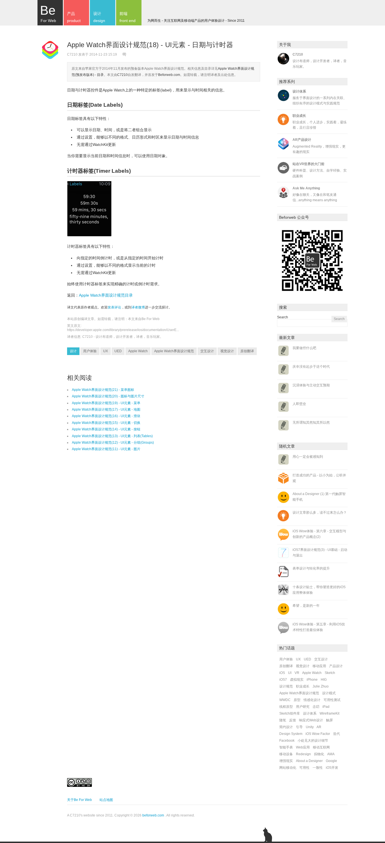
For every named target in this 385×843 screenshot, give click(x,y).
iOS (282, 673)
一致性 (318, 768)
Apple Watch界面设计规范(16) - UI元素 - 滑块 (106, 416)
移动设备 (286, 754)
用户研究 (302, 707)
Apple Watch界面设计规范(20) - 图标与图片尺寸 (108, 396)
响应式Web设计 (311, 720)
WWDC (285, 700)
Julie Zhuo (321, 686)
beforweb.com (153, 815)
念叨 (316, 707)
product (74, 17)
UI (289, 673)
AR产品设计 (302, 140)
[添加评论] (125, 54)
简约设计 (286, 727)
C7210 (122, 75)
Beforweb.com (169, 75)
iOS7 (283, 680)
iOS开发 (332, 768)
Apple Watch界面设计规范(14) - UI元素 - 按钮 (106, 429)
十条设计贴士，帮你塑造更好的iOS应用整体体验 (319, 589)
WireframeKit (329, 713)
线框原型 (286, 707)
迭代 (336, 734)
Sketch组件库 (289, 713)
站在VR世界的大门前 (308, 164)
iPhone (312, 680)
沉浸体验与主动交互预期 (311, 385)
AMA (331, 754)
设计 (73, 351)
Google (331, 761)
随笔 (282, 720)
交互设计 (207, 351)
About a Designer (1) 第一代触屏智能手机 (319, 496)
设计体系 (299, 91)
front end (128, 17)
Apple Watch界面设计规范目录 (106, 295)
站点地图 (106, 800)
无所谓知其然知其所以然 (311, 422)
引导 (299, 727)
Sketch (330, 673)
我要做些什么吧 (304, 348)
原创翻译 (247, 351)
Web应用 (303, 747)
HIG (324, 680)
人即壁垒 (299, 404)
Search (282, 317)
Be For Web (150, 319)
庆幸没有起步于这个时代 (311, 367)
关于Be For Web (79, 800)
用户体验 (90, 351)
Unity (310, 727)
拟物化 (319, 754)
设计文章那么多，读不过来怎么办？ (320, 512)
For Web (48, 13)
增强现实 (286, 761)
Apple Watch (138, 351)
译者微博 (138, 307)
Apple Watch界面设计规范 (174, 351)
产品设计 (336, 666)
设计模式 (329, 693)
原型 (297, 700)
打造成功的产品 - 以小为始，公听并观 (319, 478)
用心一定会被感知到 (308, 457)
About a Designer (309, 761)
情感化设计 (312, 700)
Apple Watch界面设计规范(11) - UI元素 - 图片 (106, 449)
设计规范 (286, 686)
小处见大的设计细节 (313, 741)
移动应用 (319, 666)
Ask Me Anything (306, 188)
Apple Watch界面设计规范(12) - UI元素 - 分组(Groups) (113, 443)
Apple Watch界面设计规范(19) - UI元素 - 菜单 (106, 403)
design (99, 17)
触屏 (329, 720)
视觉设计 (227, 351)
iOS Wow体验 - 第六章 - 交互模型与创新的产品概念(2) (319, 533)
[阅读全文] (50, 51)
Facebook (287, 741)
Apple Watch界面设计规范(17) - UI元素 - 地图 (106, 409)
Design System (290, 734)
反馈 (292, 720)
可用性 (304, 768)
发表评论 (114, 307)
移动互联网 (321, 747)
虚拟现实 (297, 680)
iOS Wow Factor (318, 734)
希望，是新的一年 (306, 606)
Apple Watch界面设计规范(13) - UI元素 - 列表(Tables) (112, 436)
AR (319, 727)
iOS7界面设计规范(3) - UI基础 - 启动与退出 (320, 552)
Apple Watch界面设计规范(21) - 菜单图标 (103, 390)
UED (118, 351)
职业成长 (299, 116)
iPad (325, 707)
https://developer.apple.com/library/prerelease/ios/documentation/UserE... (123, 330)
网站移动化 (287, 768)
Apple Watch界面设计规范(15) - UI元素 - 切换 (106, 423)
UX (105, 351)
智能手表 (286, 747)
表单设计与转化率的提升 (311, 568)
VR (297, 673)
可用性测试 (332, 700)
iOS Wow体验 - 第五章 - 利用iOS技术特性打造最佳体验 (319, 627)
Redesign (303, 754)
